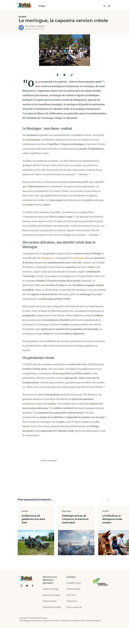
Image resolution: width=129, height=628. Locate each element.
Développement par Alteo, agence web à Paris (40, 620)
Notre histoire (74, 589)
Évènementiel (49, 601)
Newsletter (72, 601)
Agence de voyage (51, 595)
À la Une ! (71, 595)
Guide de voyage (51, 589)
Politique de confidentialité (73, 620)
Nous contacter (74, 607)
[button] (102, 500)
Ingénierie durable (52, 607)
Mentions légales (93, 620)
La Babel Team (74, 583)
